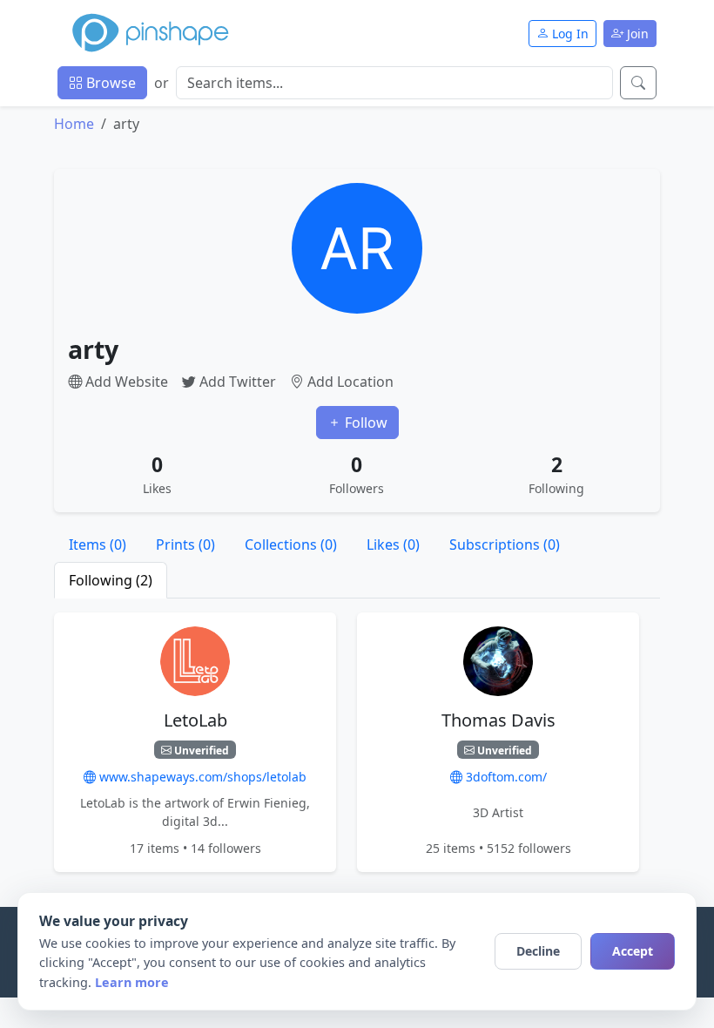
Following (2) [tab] (110, 580)
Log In (569, 33)
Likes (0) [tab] (393, 544)
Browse (109, 82)
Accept (632, 951)
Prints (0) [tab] (185, 544)
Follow (364, 422)
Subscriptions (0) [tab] (504, 544)
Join (636, 33)
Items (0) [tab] (97, 544)
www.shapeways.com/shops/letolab (201, 776)
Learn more (132, 982)
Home (74, 123)
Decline (538, 951)
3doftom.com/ (504, 776)
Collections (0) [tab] (291, 544)
